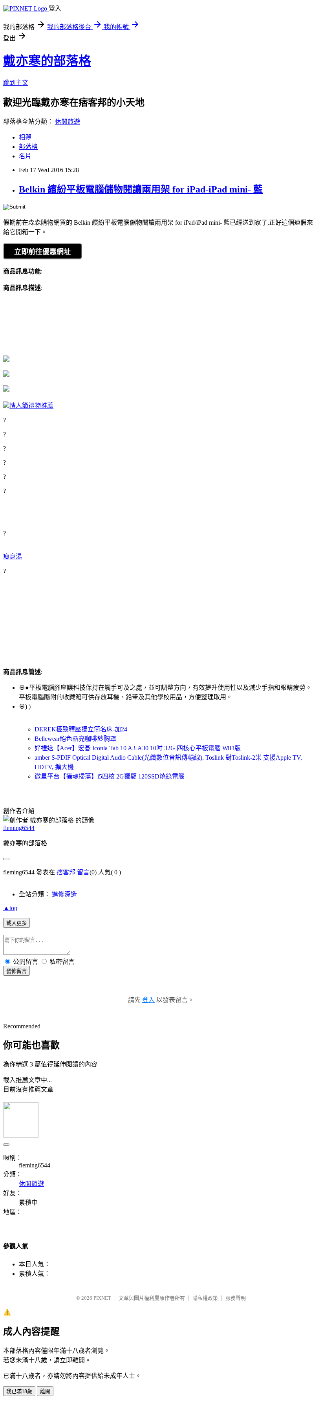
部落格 (28, 146)
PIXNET (102, 1298)
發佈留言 (16, 971)
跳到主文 (15, 82)
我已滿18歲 (19, 1391)
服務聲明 (235, 1298)
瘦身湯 (12, 556)
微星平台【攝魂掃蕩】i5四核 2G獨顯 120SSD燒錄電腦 (110, 776)
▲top (10, 908)
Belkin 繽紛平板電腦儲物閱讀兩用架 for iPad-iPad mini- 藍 (141, 189)
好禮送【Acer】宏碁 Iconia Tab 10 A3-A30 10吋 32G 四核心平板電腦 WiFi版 (138, 748)
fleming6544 (19, 827)
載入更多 (16, 923)
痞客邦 (66, 872)
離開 (45, 1391)
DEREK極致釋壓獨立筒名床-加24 (81, 729)
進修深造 (64, 894)
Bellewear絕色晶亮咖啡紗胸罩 (75, 738)
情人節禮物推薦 (31, 405)
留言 (83, 872)
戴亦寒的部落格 (47, 61)
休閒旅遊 (67, 121)
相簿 (25, 137)
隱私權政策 (205, 1298)
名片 (25, 156)
